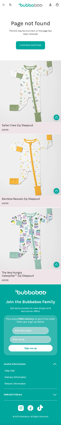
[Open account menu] (50, 4)
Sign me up (30, 348)
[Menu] (3, 4)
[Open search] (10, 4)
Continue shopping (30, 45)
